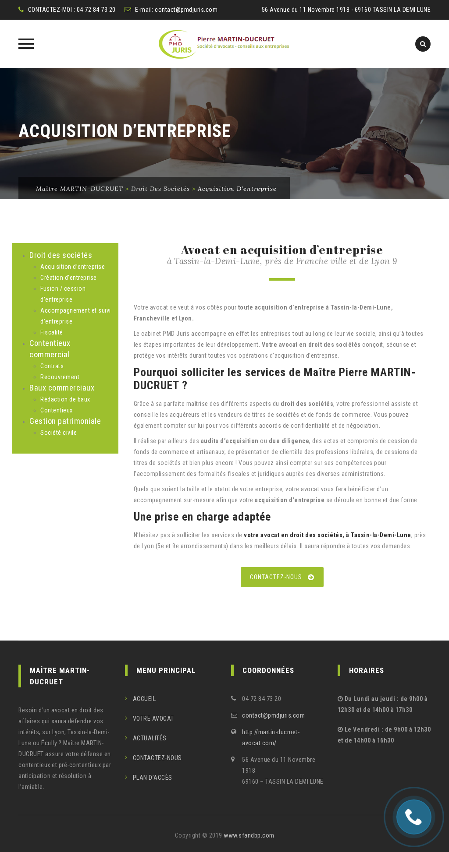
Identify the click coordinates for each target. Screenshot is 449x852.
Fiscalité (51, 332)
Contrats (52, 366)
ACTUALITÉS (150, 738)
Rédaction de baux (65, 399)
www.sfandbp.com (249, 835)
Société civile (58, 432)
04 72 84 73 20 (96, 9)
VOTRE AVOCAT (153, 718)
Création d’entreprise (68, 277)
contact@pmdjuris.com (186, 9)
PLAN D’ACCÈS (152, 777)
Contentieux (56, 410)
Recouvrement (59, 376)
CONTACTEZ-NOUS (276, 577)
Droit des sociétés (60, 255)
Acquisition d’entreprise (72, 266)
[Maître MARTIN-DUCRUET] (224, 44)
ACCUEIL (144, 698)
